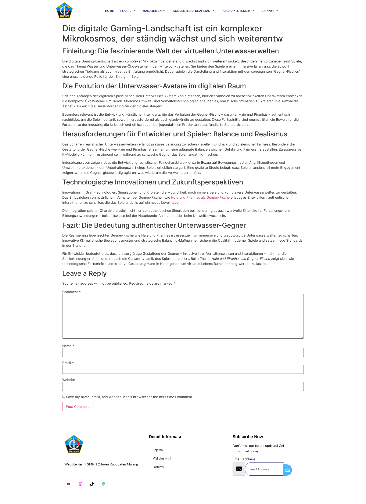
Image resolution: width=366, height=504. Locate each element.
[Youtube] (68, 484)
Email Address (244, 459)
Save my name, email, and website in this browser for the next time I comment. (129, 397)
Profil (125, 10)
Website (68, 379)
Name (68, 346)
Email (68, 362)
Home (109, 10)
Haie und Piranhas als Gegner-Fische (200, 197)
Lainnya (268, 10)
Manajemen (152, 10)
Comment (71, 292)
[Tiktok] (92, 484)
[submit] (287, 470)
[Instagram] (80, 484)
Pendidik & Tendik (236, 10)
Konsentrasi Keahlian (191, 10)
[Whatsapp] (103, 484)
